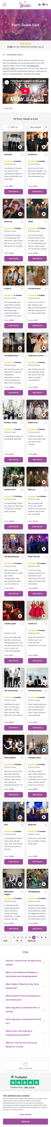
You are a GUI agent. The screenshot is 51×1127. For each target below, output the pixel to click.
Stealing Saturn (34, 758)
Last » (34, 941)
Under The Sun (34, 557)
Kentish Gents (10, 490)
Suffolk (12, 69)
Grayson (7, 289)
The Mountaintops (11, 557)
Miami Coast (33, 423)
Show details (25, 1114)
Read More (8, 108)
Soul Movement (34, 289)
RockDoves (32, 155)
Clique (30, 222)
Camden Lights (10, 624)
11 (21, 941)
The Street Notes (11, 691)
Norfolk (6, 69)
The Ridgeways (34, 892)
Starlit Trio (32, 624)
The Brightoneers (11, 356)
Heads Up (8, 222)
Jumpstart (32, 825)
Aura (6, 825)
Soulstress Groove (36, 356)
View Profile (14, 192)
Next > (30, 941)
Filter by (14, 127)
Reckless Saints (10, 423)
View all (41, 47)
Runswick (8, 155)
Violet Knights (10, 758)
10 (17, 941)
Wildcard (31, 490)
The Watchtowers (35, 691)
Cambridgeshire (33, 66)
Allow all (25, 1121)
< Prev (5, 937)
